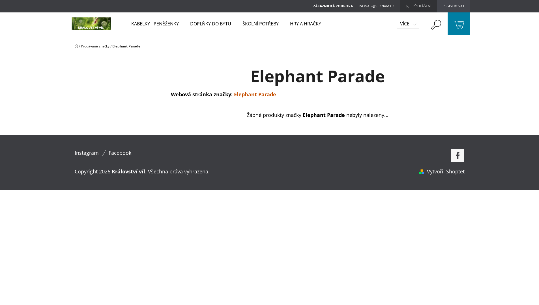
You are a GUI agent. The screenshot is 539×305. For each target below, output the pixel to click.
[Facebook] (457, 155)
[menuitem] (155, 23)
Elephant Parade (255, 94)
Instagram (87, 152)
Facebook (120, 152)
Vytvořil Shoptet (446, 171)
